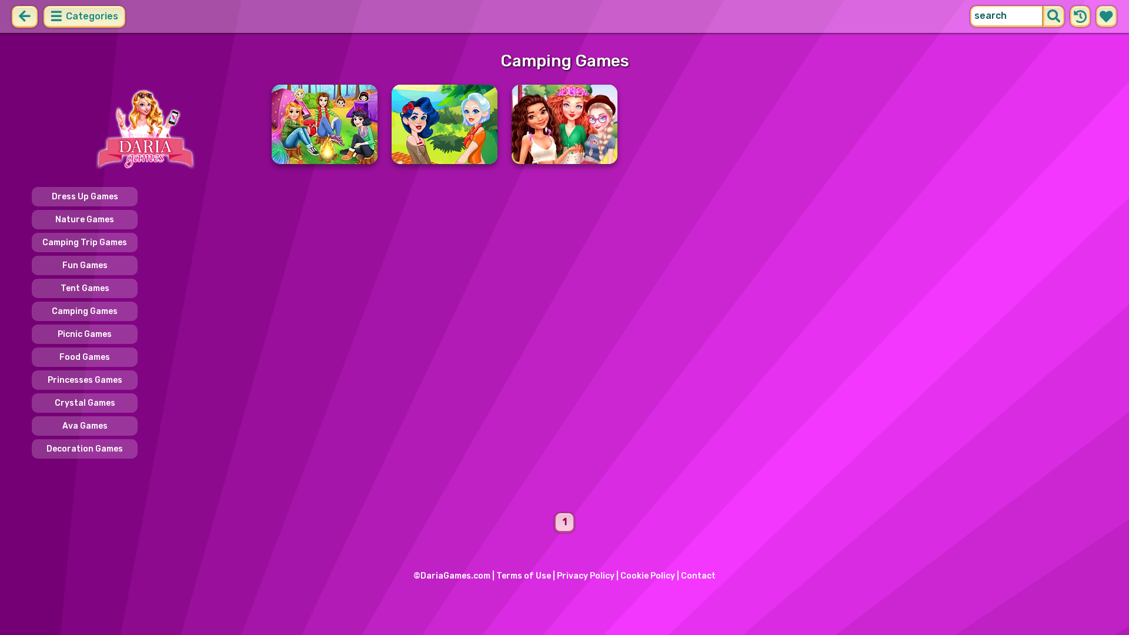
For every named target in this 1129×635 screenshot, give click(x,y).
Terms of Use (523, 576)
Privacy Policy (585, 576)
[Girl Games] (145, 130)
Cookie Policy (647, 576)
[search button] (1053, 16)
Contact (698, 576)
